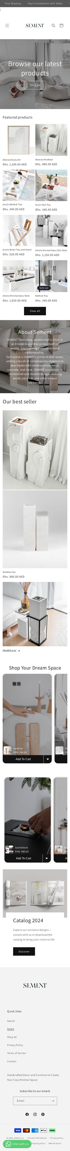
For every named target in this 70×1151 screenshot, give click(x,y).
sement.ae (19, 1138)
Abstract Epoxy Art (12, 159)
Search (11, 1020)
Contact (11, 1061)
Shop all (35, 85)
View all (35, 311)
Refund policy (55, 1143)
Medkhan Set (9, 572)
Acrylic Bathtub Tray (12, 204)
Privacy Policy (15, 1045)
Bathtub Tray (41, 295)
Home (10, 1029)
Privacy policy (57, 1138)
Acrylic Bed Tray (43, 204)
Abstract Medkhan (44, 159)
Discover (24, 951)
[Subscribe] (53, 1101)
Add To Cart (23, 759)
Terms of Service (16, 1053)
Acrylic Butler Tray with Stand (17, 249)
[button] (7, 25)
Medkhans (9, 651)
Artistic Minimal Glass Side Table (51, 250)
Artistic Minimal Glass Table (16, 295)
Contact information (37, 1138)
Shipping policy (38, 1143)
